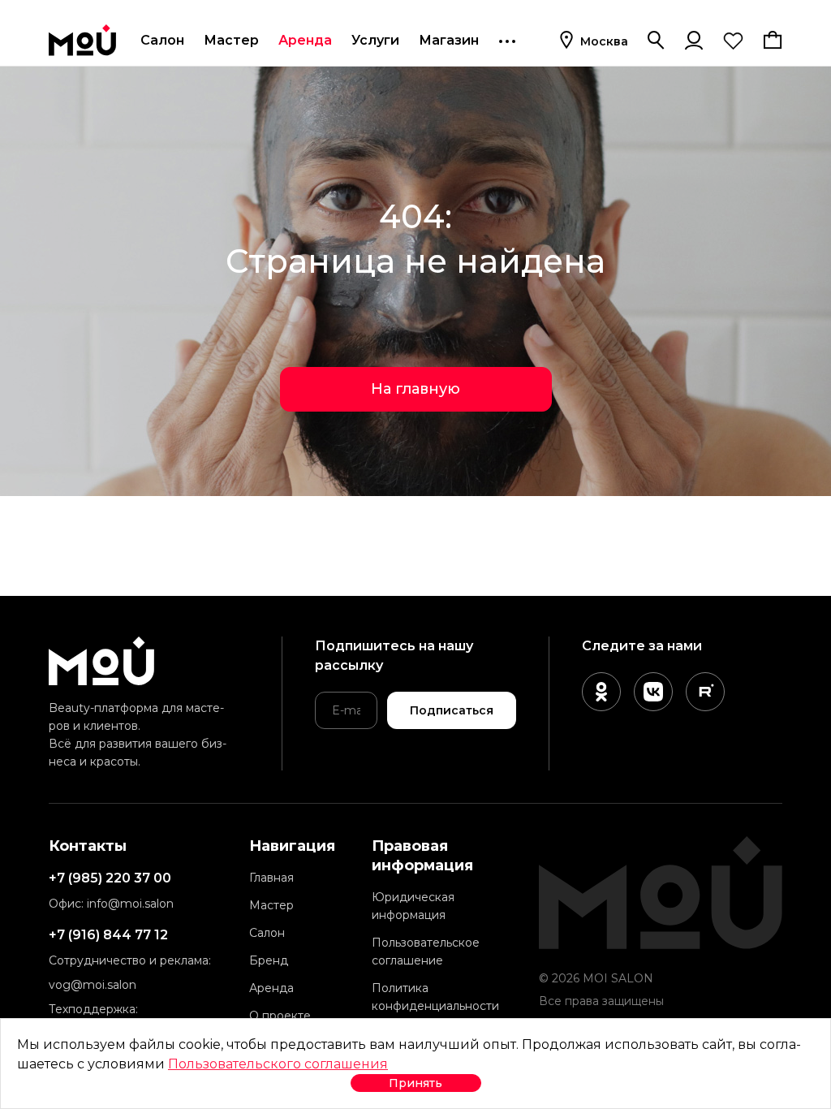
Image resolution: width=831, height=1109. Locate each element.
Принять (415, 1083)
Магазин (449, 40)
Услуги (375, 40)
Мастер (231, 40)
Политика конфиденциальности (435, 997)
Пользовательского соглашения (278, 1064)
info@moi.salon (130, 903)
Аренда (305, 40)
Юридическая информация (413, 906)
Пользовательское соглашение (426, 951)
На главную (415, 389)
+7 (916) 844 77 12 (108, 935)
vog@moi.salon (92, 984)
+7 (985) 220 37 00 (110, 878)
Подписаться (451, 710)
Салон (162, 40)
